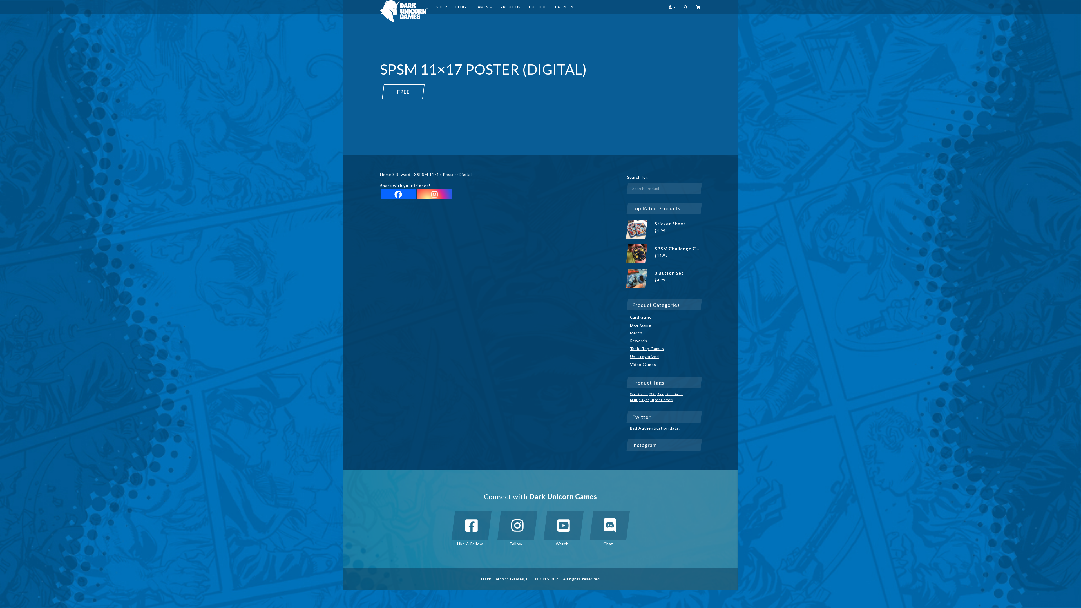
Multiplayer (639, 400)
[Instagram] (434, 194)
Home (385, 174)
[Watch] (563, 525)
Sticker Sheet (670, 223)
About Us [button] (510, 7)
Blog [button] (460, 7)
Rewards (404, 174)
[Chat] (609, 525)
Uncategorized (644, 356)
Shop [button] (441, 7)
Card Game (641, 317)
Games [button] (482, 7)
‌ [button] (698, 7)
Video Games (643, 364)
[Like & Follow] (471, 525)
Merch (636, 332)
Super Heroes (661, 400)
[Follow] (517, 525)
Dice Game (640, 325)
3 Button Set (669, 273)
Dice (660, 394)
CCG (652, 394)
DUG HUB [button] (538, 7)
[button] (685, 7)
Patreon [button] (564, 7)
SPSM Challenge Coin (679, 248)
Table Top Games (647, 348)
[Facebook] (398, 194)
